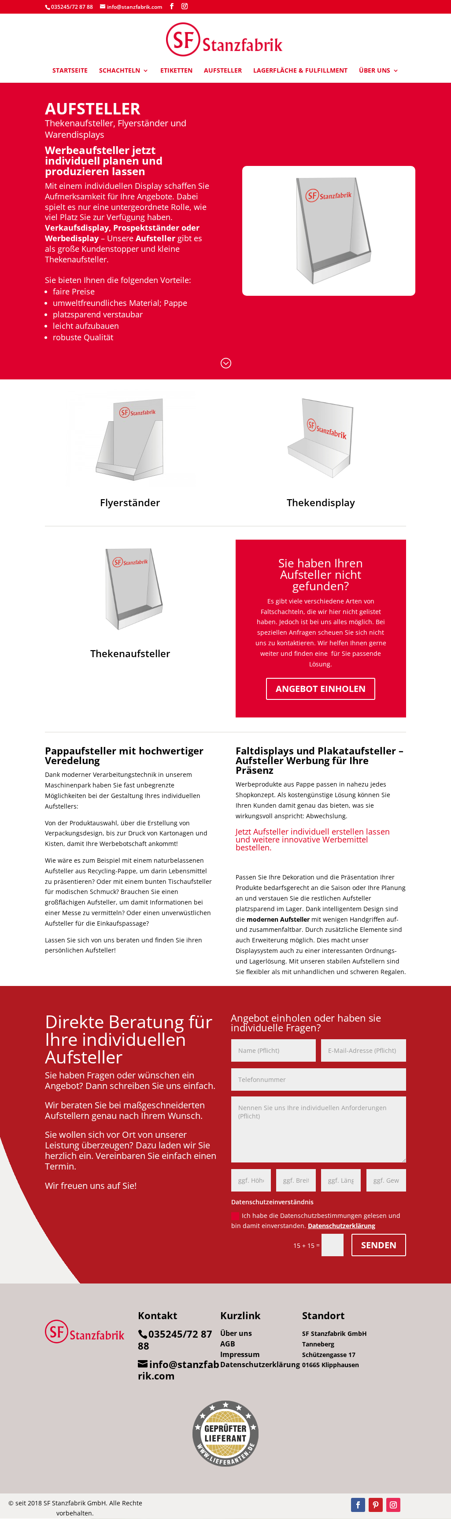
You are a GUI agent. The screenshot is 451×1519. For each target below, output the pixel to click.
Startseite (70, 70)
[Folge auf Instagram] (393, 1505)
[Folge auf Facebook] (358, 1505)
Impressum (240, 1354)
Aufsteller (223, 70)
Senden (378, 1245)
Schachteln (119, 70)
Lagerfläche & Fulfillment (300, 70)
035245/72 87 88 (72, 7)
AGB (227, 1344)
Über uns (236, 1333)
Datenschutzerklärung (341, 1225)
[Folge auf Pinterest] (376, 1505)
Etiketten (176, 70)
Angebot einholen (321, 689)
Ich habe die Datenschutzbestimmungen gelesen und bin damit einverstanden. (315, 1220)
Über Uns (374, 70)
